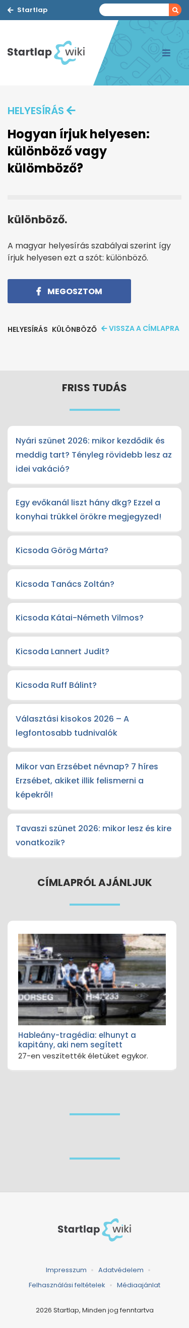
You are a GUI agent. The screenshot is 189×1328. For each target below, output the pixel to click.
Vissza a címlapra (144, 328)
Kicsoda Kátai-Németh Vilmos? (80, 618)
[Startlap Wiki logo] (94, 1230)
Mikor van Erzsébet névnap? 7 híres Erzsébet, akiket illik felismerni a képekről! (87, 781)
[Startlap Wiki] (50, 52)
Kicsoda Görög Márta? (62, 550)
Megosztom (74, 291)
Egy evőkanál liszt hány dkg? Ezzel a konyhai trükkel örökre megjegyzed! (88, 509)
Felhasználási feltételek (67, 1285)
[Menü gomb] (166, 52)
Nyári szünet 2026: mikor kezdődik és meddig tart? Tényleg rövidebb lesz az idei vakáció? (94, 455)
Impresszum (66, 1270)
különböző (74, 329)
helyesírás (36, 111)
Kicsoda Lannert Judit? (62, 651)
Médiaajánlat (138, 1285)
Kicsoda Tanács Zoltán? (65, 584)
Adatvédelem (121, 1270)
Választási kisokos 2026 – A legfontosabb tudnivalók (72, 726)
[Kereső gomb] (175, 10)
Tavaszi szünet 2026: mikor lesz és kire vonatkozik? (93, 835)
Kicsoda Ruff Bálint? (56, 685)
